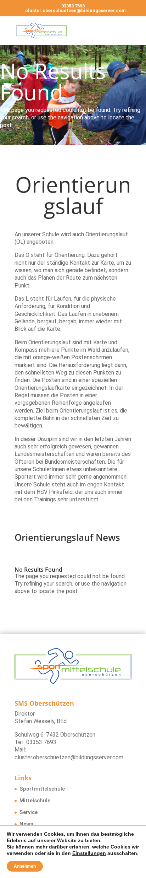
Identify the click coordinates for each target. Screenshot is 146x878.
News (26, 824)
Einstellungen (89, 853)
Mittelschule (34, 800)
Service (28, 812)
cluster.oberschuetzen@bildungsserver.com (69, 757)
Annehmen (25, 866)
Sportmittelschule (42, 789)
